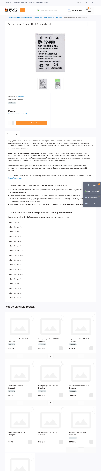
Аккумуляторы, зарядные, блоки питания (20, 17)
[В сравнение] (91, 24)
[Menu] (22, 10)
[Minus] (13, 124)
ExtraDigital (21, 96)
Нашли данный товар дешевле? (17, 114)
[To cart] (30, 348)
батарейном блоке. (15, 178)
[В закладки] (85, 24)
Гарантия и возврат (36, 3)
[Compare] (32, 319)
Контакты (9, 3)
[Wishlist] (32, 315)
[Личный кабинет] (92, 204)
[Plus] (13, 122)
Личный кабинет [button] (90, 3)
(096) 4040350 (77, 10)
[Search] (38, 10)
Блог (46, 3)
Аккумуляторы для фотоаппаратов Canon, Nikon (48, 17)
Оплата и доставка (20, 3)
